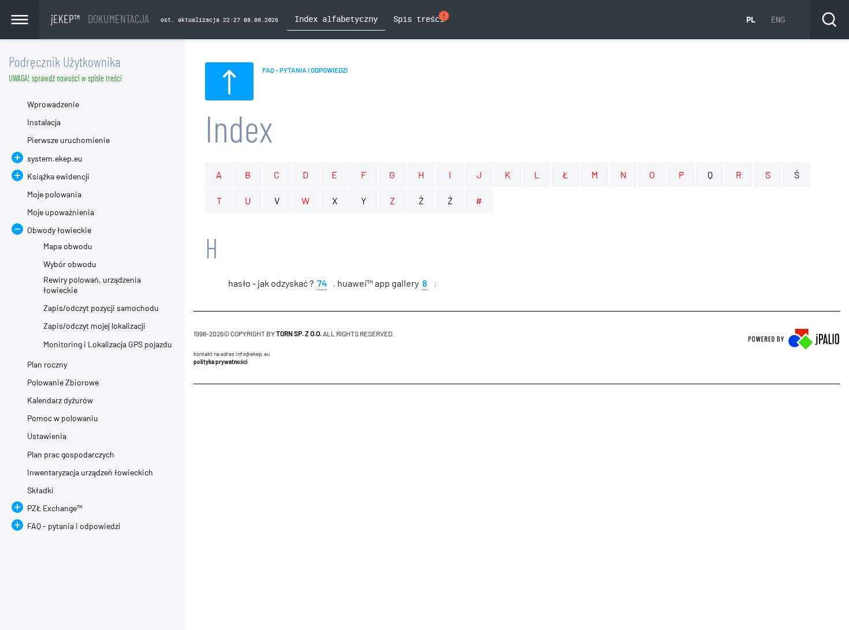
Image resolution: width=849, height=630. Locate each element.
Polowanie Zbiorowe (63, 382)
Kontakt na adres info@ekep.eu (231, 353)
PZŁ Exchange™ (54, 508)
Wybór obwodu (69, 264)
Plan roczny (47, 364)
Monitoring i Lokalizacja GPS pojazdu (107, 344)
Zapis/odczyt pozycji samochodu (101, 308)
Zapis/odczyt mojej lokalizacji (94, 326)
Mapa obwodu (67, 246)
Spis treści (421, 17)
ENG (778, 19)
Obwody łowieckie (59, 230)
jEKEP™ (100, 18)
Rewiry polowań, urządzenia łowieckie (92, 285)
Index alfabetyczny (336, 18)
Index (239, 128)
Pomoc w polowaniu (62, 418)
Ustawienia (46, 436)
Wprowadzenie (53, 104)
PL (750, 19)
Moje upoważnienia (60, 212)
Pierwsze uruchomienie (68, 140)
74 (322, 282)
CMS (200, 406)
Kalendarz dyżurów (60, 400)
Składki (40, 490)
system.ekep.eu (55, 158)
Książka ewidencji (58, 176)
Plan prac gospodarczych (70, 454)
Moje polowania (54, 194)
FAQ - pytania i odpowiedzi (74, 526)
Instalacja (44, 122)
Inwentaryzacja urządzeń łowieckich (90, 472)
